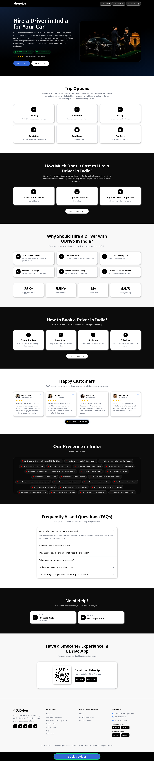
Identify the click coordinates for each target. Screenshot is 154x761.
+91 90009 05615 (120, 717)
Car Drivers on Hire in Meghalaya (93, 492)
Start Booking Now (77, 356)
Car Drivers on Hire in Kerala (126, 482)
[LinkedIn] (30, 726)
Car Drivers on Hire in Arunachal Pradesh (117, 461)
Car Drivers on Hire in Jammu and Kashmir (34, 482)
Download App (134, 4)
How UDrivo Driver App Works (56, 720)
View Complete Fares (77, 211)
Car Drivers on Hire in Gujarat (45, 477)
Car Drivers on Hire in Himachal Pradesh (106, 477)
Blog (47, 731)
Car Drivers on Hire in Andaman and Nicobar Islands (42, 461)
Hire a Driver (106, 4)
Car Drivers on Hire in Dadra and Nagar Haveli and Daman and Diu (52, 471)
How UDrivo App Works (54, 717)
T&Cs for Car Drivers (86, 720)
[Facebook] (15, 726)
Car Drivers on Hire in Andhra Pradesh (81, 461)
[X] (25, 726)
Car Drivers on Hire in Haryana (74, 477)
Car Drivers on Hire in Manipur (64, 492)
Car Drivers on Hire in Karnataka (97, 482)
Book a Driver (77, 756)
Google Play (91, 679)
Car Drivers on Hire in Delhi (92, 471)
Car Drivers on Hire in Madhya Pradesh (108, 487)
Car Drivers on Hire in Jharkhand (67, 482)
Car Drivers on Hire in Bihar (60, 466)
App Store (79, 679)
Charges (49, 714)
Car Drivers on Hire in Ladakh (44, 487)
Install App (39, 63)
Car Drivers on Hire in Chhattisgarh (120, 466)
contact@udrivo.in (121, 720)
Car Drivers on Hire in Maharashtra (33, 492)
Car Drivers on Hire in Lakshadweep (74, 487)
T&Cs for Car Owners (86, 717)
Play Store (116, 727)
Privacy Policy (51, 724)
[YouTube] (35, 726)
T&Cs (81, 714)
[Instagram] (20, 726)
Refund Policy (51, 727)
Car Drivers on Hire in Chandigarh (89, 466)
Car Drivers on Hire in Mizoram (123, 492)
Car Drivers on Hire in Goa (118, 471)
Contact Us (50, 734)
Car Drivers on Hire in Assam (33, 466)
